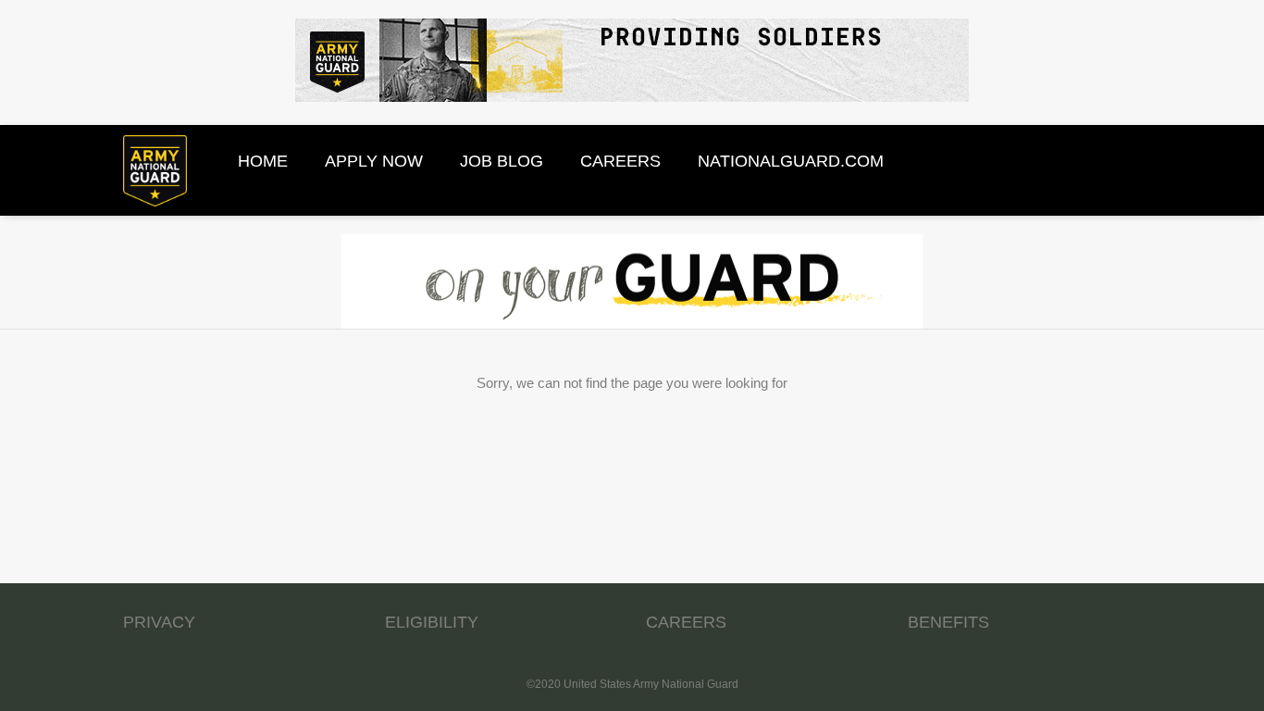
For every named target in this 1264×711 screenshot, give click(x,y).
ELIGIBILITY (431, 622)
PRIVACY (159, 622)
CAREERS (686, 622)
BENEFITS (948, 622)
